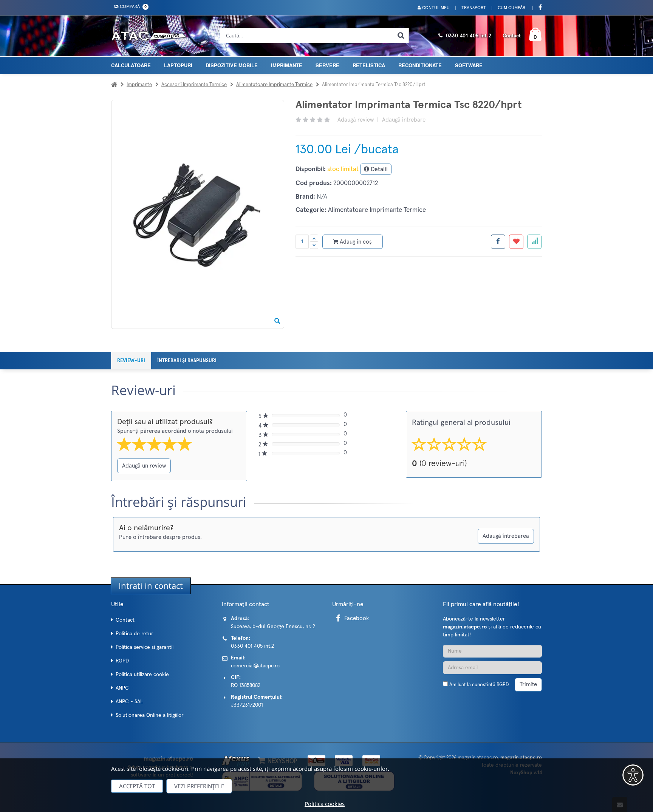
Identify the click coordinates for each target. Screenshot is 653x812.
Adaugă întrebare (404, 120)
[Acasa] (114, 84)
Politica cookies (325, 803)
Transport (473, 8)
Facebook (356, 618)
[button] (633, 775)
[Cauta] (401, 35)
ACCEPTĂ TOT (137, 786)
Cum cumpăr (511, 8)
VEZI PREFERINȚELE (199, 786)
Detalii (378, 169)
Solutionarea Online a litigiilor (149, 715)
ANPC (122, 688)
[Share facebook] (498, 242)
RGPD (122, 661)
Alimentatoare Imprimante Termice (274, 84)
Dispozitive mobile (232, 65)
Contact (512, 36)
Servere (327, 65)
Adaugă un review (144, 466)
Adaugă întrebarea (506, 536)
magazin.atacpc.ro (478, 757)
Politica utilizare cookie (142, 674)
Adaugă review (355, 120)
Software (469, 65)
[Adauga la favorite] (516, 242)
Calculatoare (131, 65)
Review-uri (131, 360)
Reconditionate (420, 65)
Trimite (528, 684)
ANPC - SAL (129, 701)
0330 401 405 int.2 (469, 36)
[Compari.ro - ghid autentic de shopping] (492, 705)
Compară (132, 7)
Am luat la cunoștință (479, 684)
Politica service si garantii (144, 647)
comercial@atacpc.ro (255, 665)
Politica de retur (134, 633)
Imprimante (286, 65)
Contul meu (435, 8)
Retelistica (369, 65)
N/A (322, 197)
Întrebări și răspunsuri (187, 360)
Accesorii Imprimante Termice (194, 84)
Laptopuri (178, 65)
